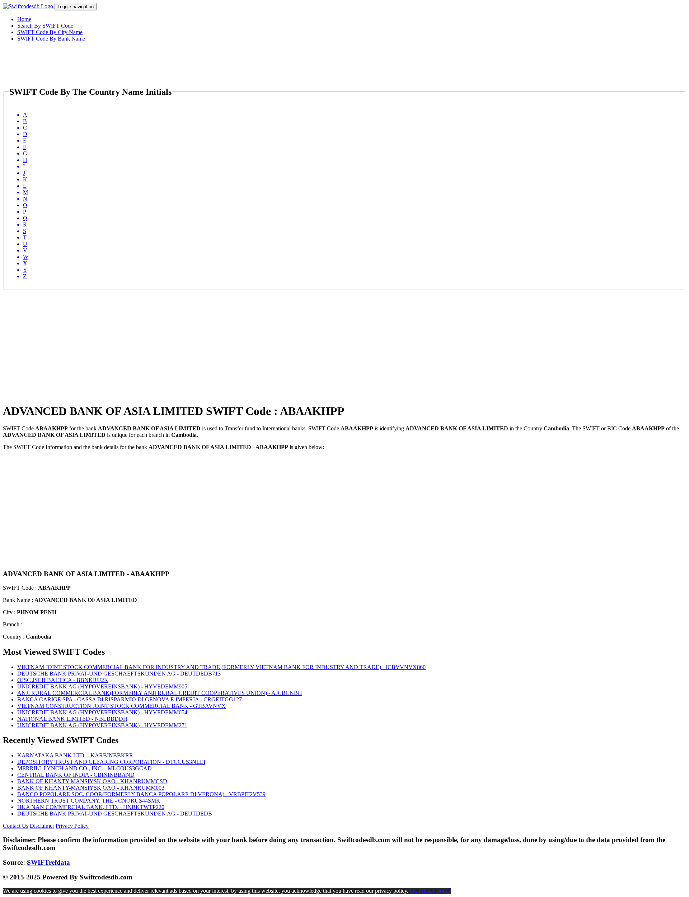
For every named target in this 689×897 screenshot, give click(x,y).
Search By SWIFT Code (45, 26)
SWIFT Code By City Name (50, 32)
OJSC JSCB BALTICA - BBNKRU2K (62, 680)
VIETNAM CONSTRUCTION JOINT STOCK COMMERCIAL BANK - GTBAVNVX (121, 706)
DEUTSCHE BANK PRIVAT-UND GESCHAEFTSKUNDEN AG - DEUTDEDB (114, 813)
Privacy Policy (72, 826)
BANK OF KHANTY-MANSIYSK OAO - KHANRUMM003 (90, 788)
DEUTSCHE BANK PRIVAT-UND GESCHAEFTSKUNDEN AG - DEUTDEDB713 (119, 674)
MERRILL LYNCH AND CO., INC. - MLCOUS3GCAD (84, 768)
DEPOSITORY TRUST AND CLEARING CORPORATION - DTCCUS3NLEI (111, 762)
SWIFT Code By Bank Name (51, 39)
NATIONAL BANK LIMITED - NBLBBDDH (72, 719)
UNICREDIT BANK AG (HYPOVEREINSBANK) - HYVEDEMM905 (102, 686)
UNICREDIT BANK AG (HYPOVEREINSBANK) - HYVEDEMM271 (102, 725)
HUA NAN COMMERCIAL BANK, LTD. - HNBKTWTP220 (90, 807)
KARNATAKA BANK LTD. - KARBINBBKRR (75, 755)
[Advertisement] (218, 340)
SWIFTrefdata (48, 862)
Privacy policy (434, 891)
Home (24, 19)
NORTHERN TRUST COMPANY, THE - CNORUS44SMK (88, 801)
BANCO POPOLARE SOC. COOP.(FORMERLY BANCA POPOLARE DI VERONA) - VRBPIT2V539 (141, 794)
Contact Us (15, 826)
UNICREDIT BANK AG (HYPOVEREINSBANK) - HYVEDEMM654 (102, 712)
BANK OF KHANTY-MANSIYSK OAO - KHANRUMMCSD (92, 781)
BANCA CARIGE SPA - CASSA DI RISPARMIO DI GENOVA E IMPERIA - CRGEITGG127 (129, 699)
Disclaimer (42, 826)
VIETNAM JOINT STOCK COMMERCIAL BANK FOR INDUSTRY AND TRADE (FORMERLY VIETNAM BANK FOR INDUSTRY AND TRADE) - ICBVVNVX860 (221, 667)
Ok (413, 891)
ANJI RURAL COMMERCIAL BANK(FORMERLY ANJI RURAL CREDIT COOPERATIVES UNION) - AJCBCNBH (159, 693)
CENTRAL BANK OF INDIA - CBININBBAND (76, 775)
